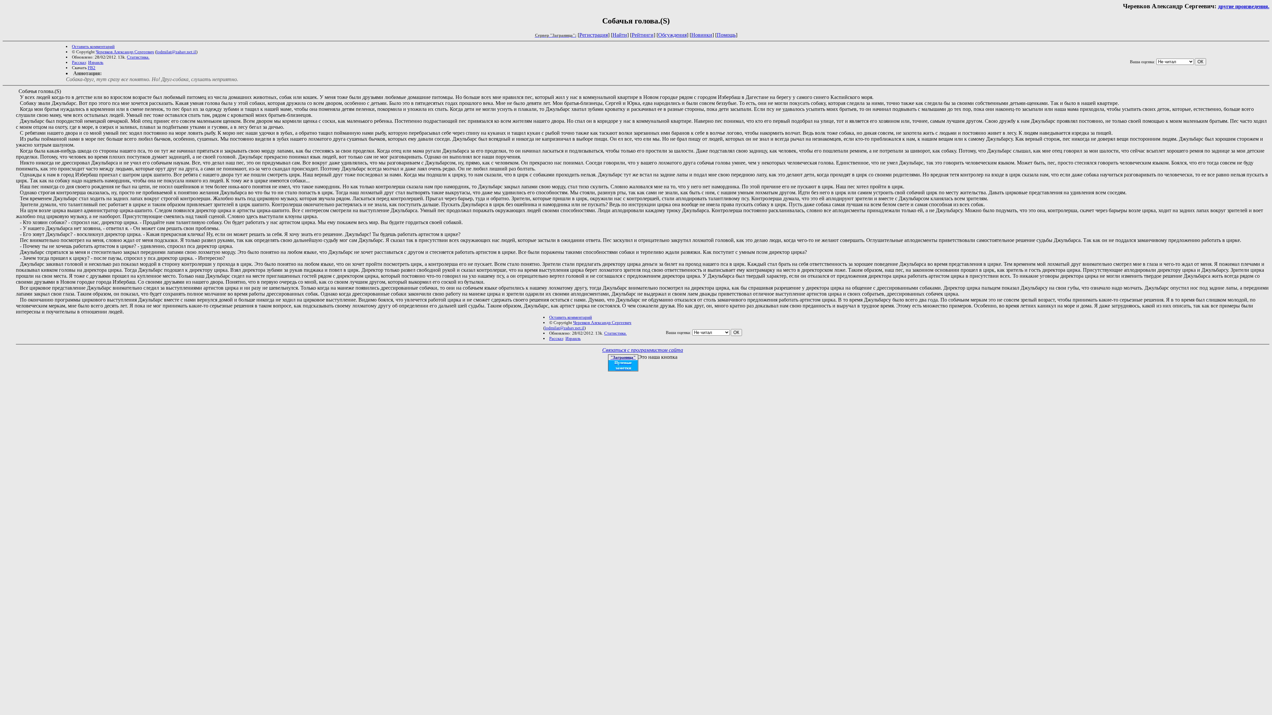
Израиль (95, 62)
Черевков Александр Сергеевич (125, 51)
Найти (619, 35)
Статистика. (138, 57)
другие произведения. (1243, 6)
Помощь (726, 35)
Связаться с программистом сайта (642, 350)
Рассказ (79, 62)
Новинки (701, 35)
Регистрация (593, 35)
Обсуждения (672, 35)
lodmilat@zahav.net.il (176, 51)
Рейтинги (643, 35)
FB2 (91, 67)
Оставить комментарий (93, 46)
